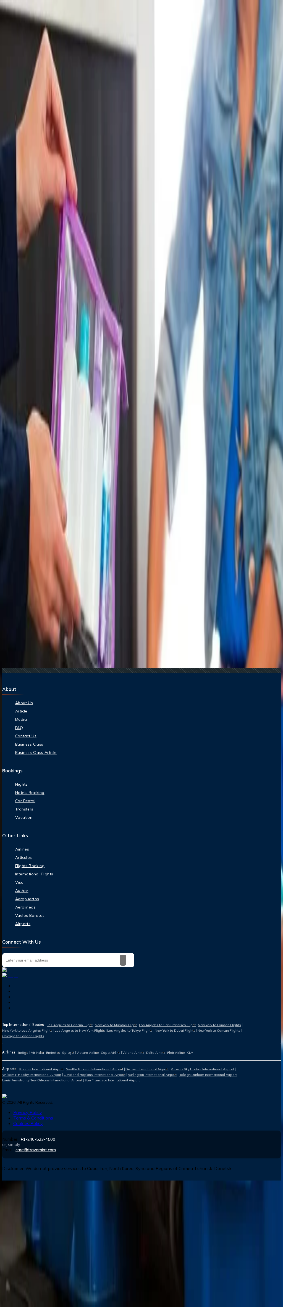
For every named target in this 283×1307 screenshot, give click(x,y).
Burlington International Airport (152, 1075)
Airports (22, 923)
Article (21, 711)
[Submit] (123, 960)
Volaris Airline (133, 1052)
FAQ (19, 727)
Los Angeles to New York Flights (80, 1030)
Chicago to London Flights (23, 1036)
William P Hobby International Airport (31, 1075)
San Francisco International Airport (112, 1080)
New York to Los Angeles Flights (27, 1030)
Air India (37, 1052)
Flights (21, 784)
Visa (19, 882)
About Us (24, 702)
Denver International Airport (147, 1069)
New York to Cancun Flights (219, 1030)
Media (21, 719)
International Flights (34, 874)
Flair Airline (176, 1052)
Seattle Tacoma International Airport (94, 1069)
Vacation (23, 817)
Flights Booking (29, 865)
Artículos (23, 857)
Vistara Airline (88, 1052)
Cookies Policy (28, 1123)
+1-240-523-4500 (37, 1139)
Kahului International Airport (41, 1069)
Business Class (29, 744)
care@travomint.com (35, 1149)
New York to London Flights (219, 1025)
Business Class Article (36, 752)
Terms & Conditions (33, 1118)
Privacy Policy (27, 1112)
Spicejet (68, 1052)
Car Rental (25, 800)
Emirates (53, 1052)
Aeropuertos (27, 898)
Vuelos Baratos (30, 915)
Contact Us (25, 735)
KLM (190, 1052)
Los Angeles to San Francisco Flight (167, 1025)
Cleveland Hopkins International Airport (94, 1075)
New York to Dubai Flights (175, 1030)
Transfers (24, 809)
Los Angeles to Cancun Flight (70, 1025)
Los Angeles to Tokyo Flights (130, 1030)
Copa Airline (110, 1052)
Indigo (23, 1052)
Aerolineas (25, 907)
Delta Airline (155, 1052)
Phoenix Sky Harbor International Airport (202, 1069)
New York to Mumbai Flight (116, 1025)
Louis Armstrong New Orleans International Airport (42, 1080)
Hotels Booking (29, 792)
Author (21, 890)
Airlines (22, 849)
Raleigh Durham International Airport (208, 1075)
